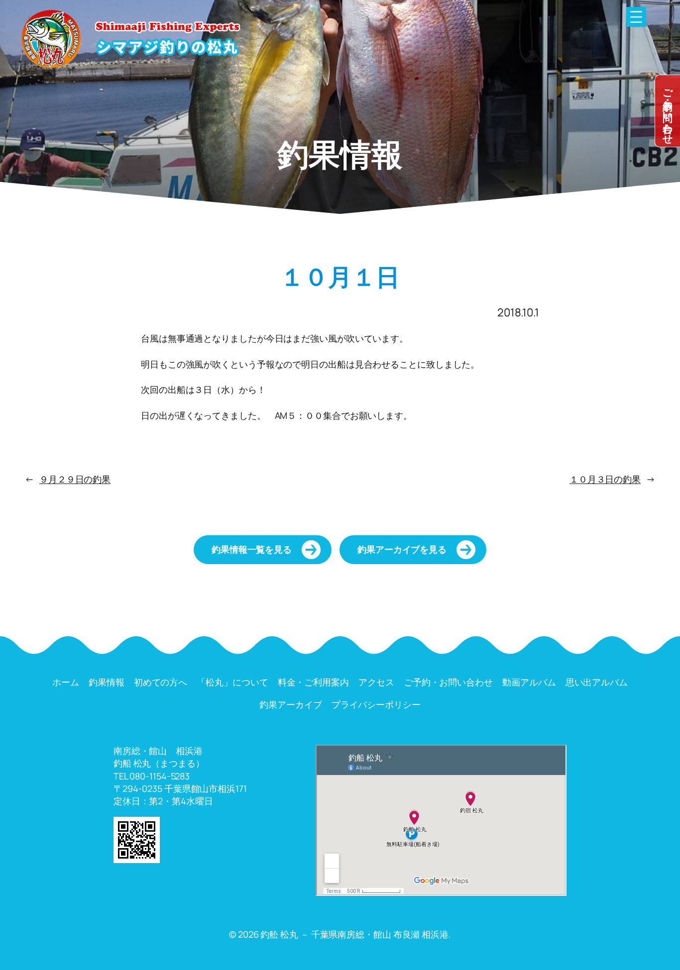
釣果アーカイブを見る (402, 549)
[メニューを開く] (636, 17)
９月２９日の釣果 (75, 479)
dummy (667, 111)
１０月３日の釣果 (605, 479)
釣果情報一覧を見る (252, 549)
